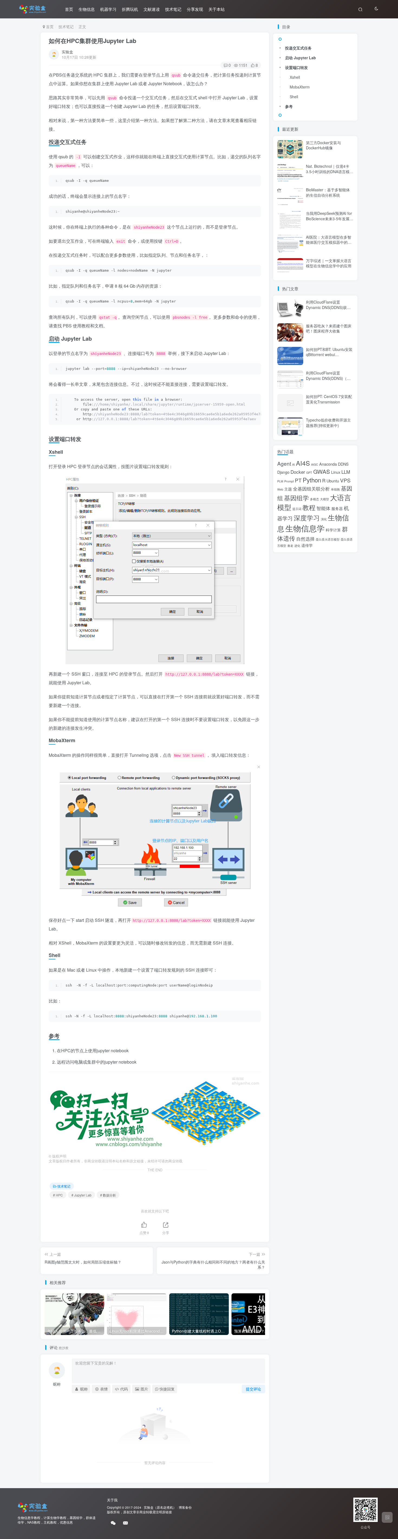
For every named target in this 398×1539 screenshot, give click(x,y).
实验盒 (67, 51)
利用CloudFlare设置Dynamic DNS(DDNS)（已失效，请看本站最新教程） (328, 378)
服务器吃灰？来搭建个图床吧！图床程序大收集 (328, 328)
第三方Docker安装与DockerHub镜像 (323, 145)
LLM (345, 471)
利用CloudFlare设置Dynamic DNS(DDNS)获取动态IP (328, 307)
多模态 (314, 499)
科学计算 (333, 529)
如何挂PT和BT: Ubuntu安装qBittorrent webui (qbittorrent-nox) (329, 355)
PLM (280, 481)
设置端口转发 (296, 67)
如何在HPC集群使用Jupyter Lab (92, 40)
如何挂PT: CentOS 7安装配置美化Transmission (329, 399)
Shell (294, 96)
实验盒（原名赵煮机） (160, 1507)
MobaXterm (300, 87)
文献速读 (151, 9)
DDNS (343, 464)
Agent (284, 463)
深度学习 (307, 517)
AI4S (303, 463)
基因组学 (296, 497)
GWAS (321, 471)
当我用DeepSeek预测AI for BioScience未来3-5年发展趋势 (329, 218)
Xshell (295, 77)
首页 (69, 9)
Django (283, 472)
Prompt (289, 481)
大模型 (324, 499)
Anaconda (328, 464)
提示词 (296, 509)
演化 (324, 519)
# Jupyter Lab (81, 1195)
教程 (308, 507)
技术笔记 (173, 9)
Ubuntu (333, 481)
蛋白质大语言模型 (328, 539)
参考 (289, 106)
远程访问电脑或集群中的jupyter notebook (96, 1062)
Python (312, 479)
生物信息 (87, 9)
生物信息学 (305, 528)
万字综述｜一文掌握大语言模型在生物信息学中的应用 (328, 263)
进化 (297, 546)
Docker (298, 471)
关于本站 (216, 9)
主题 (288, 489)
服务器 (337, 508)
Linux (335, 472)
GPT (309, 473)
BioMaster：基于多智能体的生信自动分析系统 (328, 192)
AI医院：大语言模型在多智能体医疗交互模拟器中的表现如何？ (328, 242)
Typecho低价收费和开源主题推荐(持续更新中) (328, 422)
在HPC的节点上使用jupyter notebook (93, 1050)
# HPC (58, 1195)
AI (293, 464)
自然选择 (305, 538)
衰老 (290, 546)
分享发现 (195, 9)
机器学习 (108, 9)
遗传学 (307, 545)
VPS (345, 480)
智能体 (323, 508)
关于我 (112, 1499)
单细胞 (335, 489)
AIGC (314, 464)
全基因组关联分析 (311, 488)
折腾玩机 (130, 9)
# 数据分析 (108, 1195)
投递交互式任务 (298, 48)
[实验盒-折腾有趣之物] (33, 1507)
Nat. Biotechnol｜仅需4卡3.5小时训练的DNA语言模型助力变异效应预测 (329, 171)
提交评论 (253, 1389)
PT (298, 480)
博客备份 (185, 1507)
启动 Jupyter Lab (300, 57)
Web (280, 489)
